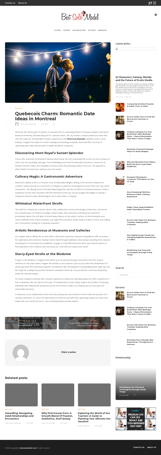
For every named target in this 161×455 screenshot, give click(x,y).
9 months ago (50, 423)
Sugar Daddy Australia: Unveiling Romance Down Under (83, 324)
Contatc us (10, 3)
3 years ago (32, 124)
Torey (43, 423)
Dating (57, 30)
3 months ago (124, 395)
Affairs (66, 30)
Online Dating (79, 30)
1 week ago (127, 97)
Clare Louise (24, 124)
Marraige (102, 30)
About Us (22, 3)
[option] (21, 403)
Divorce (92, 30)
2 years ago (17, 423)
